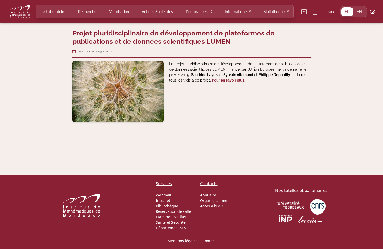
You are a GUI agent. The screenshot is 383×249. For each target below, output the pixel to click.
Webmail (163, 194)
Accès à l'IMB (211, 205)
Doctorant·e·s (197, 12)
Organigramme (213, 200)
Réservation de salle (173, 211)
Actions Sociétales (157, 12)
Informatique (236, 12)
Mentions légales (182, 240)
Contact (209, 240)
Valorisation (119, 12)
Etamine (163, 216)
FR (347, 12)
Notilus (180, 216)
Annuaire (208, 194)
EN (359, 12)
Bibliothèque (274, 12)
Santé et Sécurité (171, 222)
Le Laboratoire (53, 12)
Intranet (330, 12)
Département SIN (171, 227)
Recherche (87, 12)
